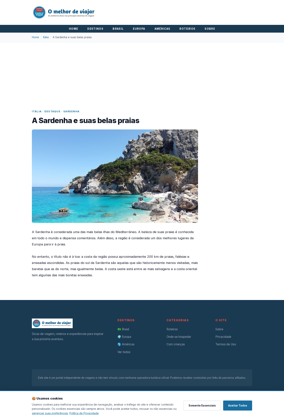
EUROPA (139, 28)
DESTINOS (95, 28)
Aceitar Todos (237, 405)
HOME (73, 28)
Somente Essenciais (202, 405)
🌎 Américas (125, 344)
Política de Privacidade (84, 413)
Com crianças (176, 344)
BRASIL (118, 28)
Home (35, 37)
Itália (46, 37)
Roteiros (172, 329)
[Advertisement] (148, 80)
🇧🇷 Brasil (123, 329)
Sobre (219, 329)
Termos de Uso (225, 344)
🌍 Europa (124, 337)
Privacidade (223, 337)
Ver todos (123, 352)
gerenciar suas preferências (50, 413)
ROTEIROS (187, 28)
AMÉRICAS (162, 28)
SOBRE (210, 28)
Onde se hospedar (179, 337)
